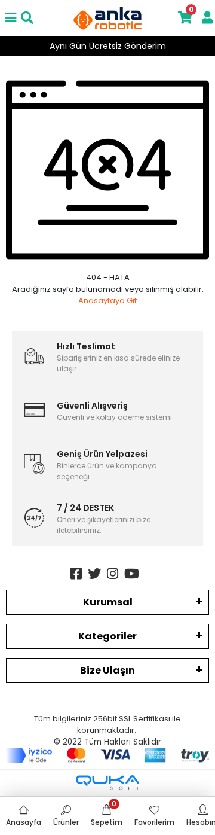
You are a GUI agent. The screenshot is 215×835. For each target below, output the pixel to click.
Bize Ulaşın (107, 670)
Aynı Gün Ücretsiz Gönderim (108, 46)
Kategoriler (107, 636)
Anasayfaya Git (107, 300)
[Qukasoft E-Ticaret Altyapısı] (107, 782)
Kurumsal (108, 602)
